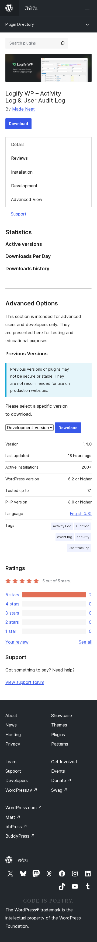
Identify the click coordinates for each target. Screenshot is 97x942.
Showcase (61, 715)
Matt (12, 817)
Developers (16, 780)
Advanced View (26, 199)
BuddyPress (20, 836)
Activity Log (62, 526)
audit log (82, 526)
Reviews (19, 158)
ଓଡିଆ (23, 860)
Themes (59, 725)
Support (18, 214)
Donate (61, 780)
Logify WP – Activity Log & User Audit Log (35, 97)
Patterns (59, 744)
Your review (17, 642)
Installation (22, 172)
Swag (59, 790)
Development (24, 185)
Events (58, 771)
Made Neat (23, 109)
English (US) (81, 513)
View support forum (24, 682)
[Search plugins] (62, 43)
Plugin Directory (19, 24)
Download (18, 123)
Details (18, 144)
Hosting (13, 734)
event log (64, 537)
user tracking (78, 548)
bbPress (16, 826)
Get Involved (64, 761)
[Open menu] (88, 8)
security (83, 537)
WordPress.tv (21, 790)
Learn (10, 761)
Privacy (12, 744)
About (11, 715)
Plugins (58, 734)
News (11, 725)
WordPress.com (23, 807)
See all (85, 642)
